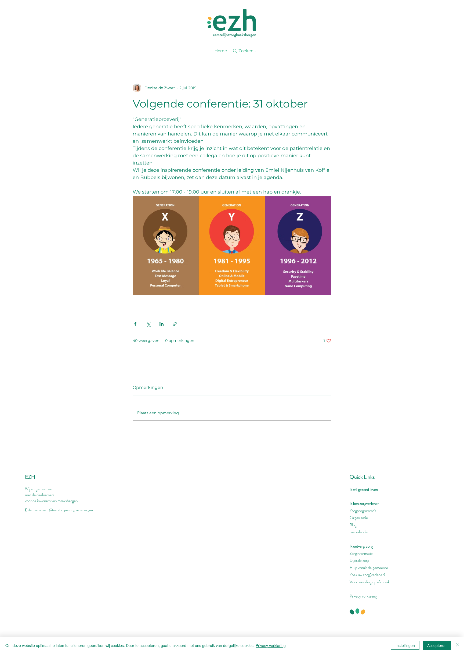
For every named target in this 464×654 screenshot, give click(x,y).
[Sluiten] (457, 645)
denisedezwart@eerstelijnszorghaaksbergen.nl (62, 510)
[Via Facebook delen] (135, 324)
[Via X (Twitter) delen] (148, 324)
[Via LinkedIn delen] (161, 324)
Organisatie (359, 518)
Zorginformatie (361, 553)
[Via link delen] (174, 324)
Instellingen (405, 645)
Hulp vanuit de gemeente (369, 568)
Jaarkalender (359, 532)
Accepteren (437, 645)
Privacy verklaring (363, 596)
